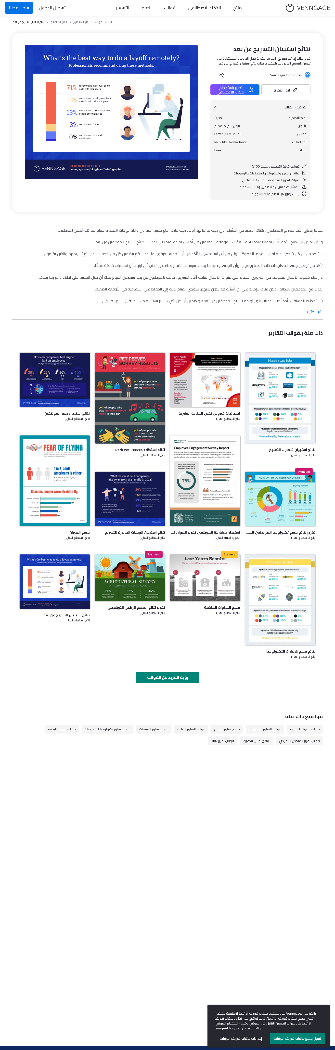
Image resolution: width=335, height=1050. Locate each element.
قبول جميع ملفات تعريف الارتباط (297, 1038)
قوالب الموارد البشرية (305, 729)
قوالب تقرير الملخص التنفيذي (299, 741)
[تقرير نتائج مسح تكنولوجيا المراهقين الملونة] (280, 499)
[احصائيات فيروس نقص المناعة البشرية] (205, 380)
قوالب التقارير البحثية (62, 729)
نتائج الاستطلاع (59, 22)
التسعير (122, 8)
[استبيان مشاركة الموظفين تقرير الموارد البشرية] (205, 480)
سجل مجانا (19, 8)
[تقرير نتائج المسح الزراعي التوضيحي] (130, 577)
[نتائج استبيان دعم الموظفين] (55, 380)
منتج (237, 8)
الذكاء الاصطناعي (204, 8)
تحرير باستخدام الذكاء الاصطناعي (231, 89)
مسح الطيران (79, 532)
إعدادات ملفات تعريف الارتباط (241, 1038)
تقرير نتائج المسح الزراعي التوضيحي (136, 607)
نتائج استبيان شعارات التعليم (292, 449)
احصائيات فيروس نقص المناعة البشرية (209, 413)
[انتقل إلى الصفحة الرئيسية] (308, 8)
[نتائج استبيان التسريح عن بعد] (55, 581)
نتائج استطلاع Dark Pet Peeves (140, 449)
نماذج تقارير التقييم (227, 729)
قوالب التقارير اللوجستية (265, 729)
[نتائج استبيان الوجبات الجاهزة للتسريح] (130, 499)
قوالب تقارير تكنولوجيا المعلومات (107, 729)
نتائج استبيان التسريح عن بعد (67, 615)
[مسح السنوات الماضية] (205, 577)
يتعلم (147, 8)
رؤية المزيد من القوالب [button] (167, 677)
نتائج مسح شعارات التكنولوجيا (290, 651)
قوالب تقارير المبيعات (153, 729)
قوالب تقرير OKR (222, 741)
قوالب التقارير (81, 22)
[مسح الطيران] (55, 480)
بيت (111, 22)
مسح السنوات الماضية (222, 607)
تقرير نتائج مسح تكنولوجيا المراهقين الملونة (280, 532)
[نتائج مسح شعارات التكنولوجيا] (280, 599)
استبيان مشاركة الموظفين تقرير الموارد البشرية (205, 532)
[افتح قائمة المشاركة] (222, 75)
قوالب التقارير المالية (191, 729)
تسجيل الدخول (52, 8)
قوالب (170, 8)
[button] (285, 89)
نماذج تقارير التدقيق (256, 741)
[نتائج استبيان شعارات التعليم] (280, 398)
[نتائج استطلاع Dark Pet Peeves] (130, 398)
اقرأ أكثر (314, 311)
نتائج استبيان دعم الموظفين (67, 413)
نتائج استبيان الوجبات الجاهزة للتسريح (135, 532)
